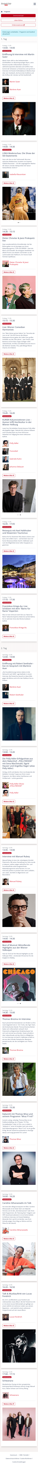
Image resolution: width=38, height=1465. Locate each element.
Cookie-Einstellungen (19, 1462)
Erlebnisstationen (17, 25)
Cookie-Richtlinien (26, 1458)
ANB (21, 1455)
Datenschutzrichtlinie (12, 1458)
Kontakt (26, 1455)
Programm (7, 11)
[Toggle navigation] (34, 4)
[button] (18, 222)
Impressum (13, 1455)
